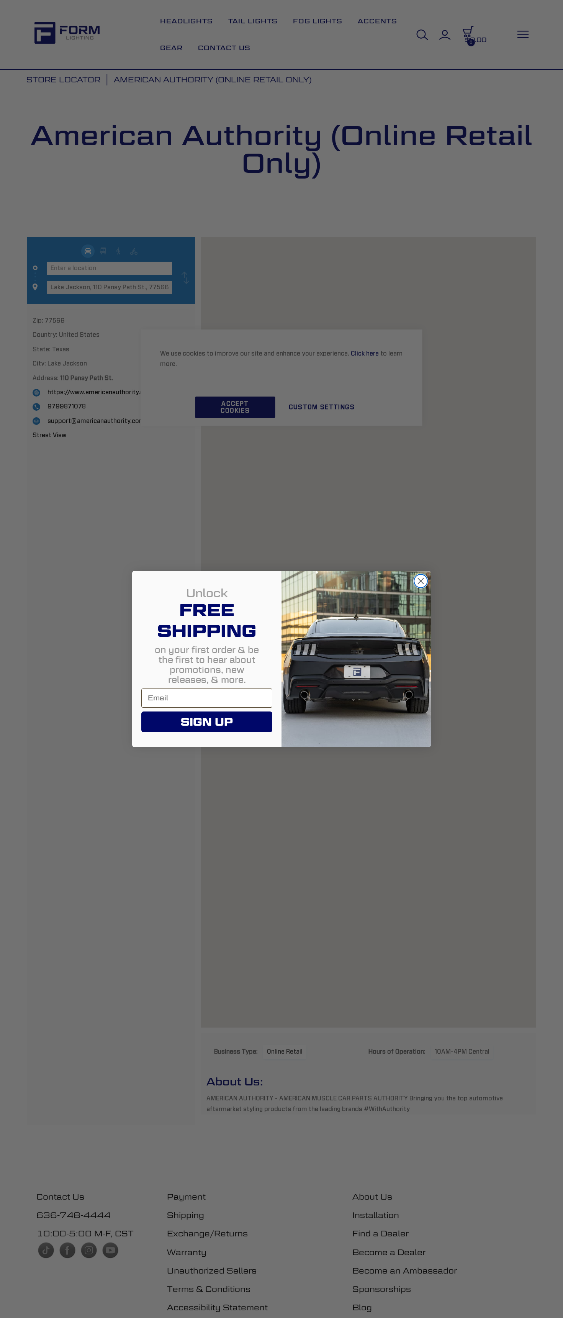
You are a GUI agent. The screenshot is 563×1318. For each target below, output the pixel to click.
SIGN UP (207, 721)
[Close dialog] (421, 581)
